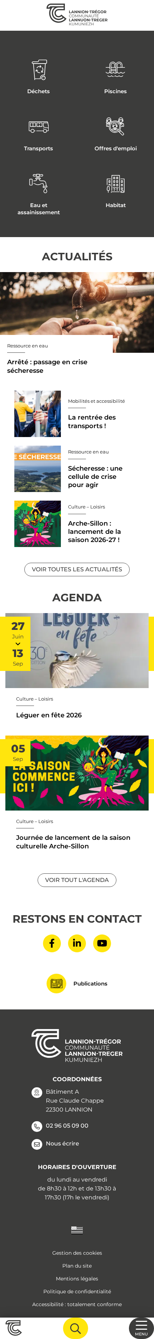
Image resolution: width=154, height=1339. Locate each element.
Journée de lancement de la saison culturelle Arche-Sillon (73, 842)
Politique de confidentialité (77, 1291)
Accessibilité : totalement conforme (77, 1304)
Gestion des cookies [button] (77, 1253)
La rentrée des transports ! (92, 421)
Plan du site (77, 1266)
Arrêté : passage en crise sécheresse (47, 366)
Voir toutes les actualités (77, 569)
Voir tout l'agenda (77, 880)
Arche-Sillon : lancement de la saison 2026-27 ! (94, 532)
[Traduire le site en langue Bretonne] (77, 1230)
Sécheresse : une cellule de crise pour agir (95, 477)
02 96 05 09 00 (67, 1125)
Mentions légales (77, 1278)
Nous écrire (62, 1143)
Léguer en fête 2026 (49, 715)
